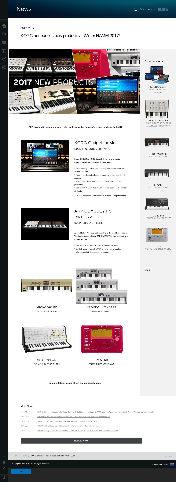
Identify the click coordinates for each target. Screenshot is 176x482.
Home (5, 26)
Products (5, 34)
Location (5, 463)
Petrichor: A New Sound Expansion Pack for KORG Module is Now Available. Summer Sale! (73, 417)
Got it (21, 471)
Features (5, 42)
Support (5, 59)
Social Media (5, 468)
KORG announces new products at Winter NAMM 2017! (53, 456)
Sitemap (168, 457)
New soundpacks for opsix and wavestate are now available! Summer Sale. (67, 421)
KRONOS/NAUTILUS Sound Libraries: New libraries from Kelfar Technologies (68, 426)
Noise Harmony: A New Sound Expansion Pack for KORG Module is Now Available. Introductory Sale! (77, 431)
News (5, 457)
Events (5, 51)
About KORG (5, 478)
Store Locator (5, 67)
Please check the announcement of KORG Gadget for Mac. (101, 196)
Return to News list (147, 9)
